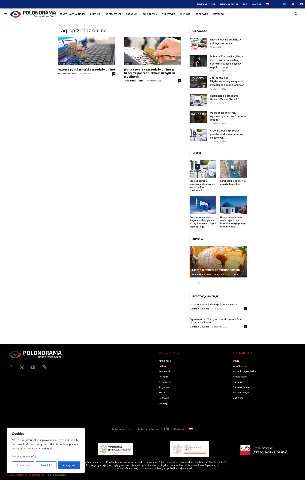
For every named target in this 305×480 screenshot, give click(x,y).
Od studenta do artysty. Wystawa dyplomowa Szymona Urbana (228, 116)
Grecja (62, 64)
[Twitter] (22, 367)
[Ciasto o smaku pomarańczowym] (218, 261)
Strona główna (65, 25)
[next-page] (197, 283)
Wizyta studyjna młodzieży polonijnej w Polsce (213, 304)
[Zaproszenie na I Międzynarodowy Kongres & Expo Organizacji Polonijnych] (198, 82)
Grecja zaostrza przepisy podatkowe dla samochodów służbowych (227, 134)
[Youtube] (301, 4)
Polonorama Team (133, 80)
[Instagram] (284, 4)
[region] (46, 450)
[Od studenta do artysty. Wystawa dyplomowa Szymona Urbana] (198, 117)
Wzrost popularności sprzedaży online (86, 69)
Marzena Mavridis (67, 73)
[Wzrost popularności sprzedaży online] (86, 51)
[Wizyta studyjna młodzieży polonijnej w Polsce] (198, 44)
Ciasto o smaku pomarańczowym (216, 270)
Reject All (46, 465)
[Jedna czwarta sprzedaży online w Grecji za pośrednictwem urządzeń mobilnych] (152, 51)
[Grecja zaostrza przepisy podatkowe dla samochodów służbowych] (198, 135)
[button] (296, 14)
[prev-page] (192, 283)
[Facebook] (276, 4)
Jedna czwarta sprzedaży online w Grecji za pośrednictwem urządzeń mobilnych (149, 73)
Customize (23, 465)
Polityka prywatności (24, 456)
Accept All (69, 465)
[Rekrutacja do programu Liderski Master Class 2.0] (198, 100)
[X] (293, 4)
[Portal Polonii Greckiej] (33, 14)
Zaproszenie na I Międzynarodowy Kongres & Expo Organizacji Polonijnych (227, 81)
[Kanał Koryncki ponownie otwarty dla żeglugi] (233, 169)
